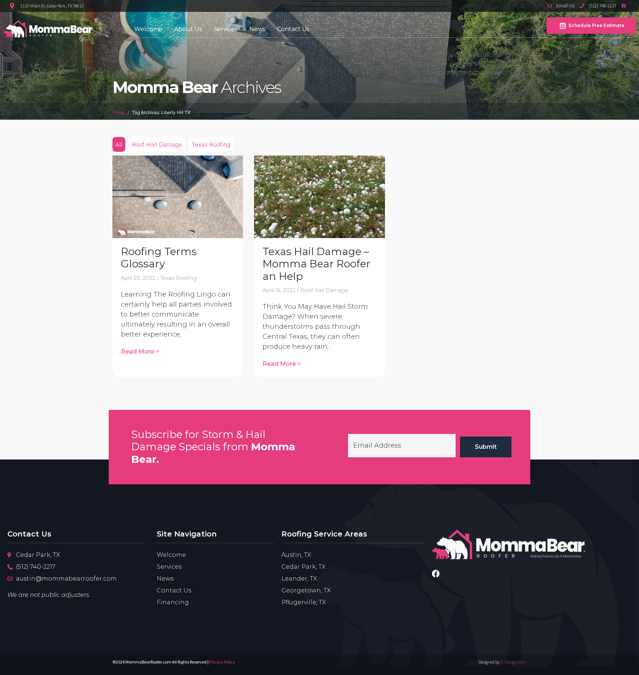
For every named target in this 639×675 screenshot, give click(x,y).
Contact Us (293, 29)
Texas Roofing (211, 144)
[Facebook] (435, 573)
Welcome (148, 29)
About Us (188, 29)
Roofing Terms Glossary (159, 257)
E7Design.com (514, 662)
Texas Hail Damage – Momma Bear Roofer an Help (317, 264)
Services (225, 29)
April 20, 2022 (138, 278)
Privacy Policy (222, 662)
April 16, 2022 (279, 290)
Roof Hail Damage (157, 144)
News (257, 29)
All (118, 144)
